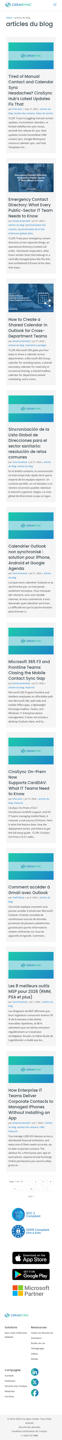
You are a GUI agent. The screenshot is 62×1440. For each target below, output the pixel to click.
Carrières (9, 1396)
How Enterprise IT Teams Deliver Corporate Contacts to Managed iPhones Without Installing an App (30, 1104)
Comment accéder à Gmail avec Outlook (29, 889)
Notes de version (44, 113)
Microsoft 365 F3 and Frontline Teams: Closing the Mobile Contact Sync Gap (29, 670)
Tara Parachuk (19, 462)
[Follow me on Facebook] (35, 1393)
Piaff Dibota (18, 897)
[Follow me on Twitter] (35, 1383)
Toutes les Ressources (42, 1332)
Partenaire (10, 1380)
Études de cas (38, 1343)
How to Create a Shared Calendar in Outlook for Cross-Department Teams (28, 328)
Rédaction (10, 1391)
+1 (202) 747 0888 (29, 1435)
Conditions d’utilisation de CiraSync (29, 1431)
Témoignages (37, 1348)
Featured (29, 687)
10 (31, 1188)
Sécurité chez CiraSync (16, 1386)
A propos (9, 1375)
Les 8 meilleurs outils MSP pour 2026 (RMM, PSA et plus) (29, 991)
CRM (41, 1127)
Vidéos (34, 1353)
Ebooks (34, 1358)
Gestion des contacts (24, 113)
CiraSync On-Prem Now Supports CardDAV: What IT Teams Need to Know (28, 783)
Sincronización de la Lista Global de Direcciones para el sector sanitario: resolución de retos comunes (28, 443)
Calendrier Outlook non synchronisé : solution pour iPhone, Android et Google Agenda (29, 557)
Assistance (36, 1338)
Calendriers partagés (35, 345)
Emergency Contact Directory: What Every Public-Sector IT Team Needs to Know (30, 208)
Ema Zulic (17, 109)
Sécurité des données (29, 1427)
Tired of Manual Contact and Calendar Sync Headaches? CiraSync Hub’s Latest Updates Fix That (30, 90)
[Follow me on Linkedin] (35, 1372)
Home (9, 17)
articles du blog (16, 225)
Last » (31, 1196)
